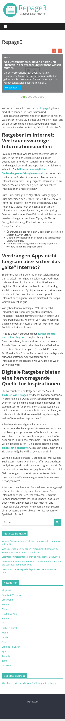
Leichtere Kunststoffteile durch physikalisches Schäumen (31, 556)
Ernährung (7, 599)
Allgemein (7, 590)
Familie (5, 604)
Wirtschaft (7, 665)
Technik (6, 656)
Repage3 (33, 7)
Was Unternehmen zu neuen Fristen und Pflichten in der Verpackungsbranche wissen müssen (32, 65)
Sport (4, 651)
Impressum (32, 701)
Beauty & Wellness (11, 595)
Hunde (5, 618)
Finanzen (6, 609)
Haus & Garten (9, 613)
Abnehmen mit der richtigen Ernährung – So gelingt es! (30, 683)
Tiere (4, 660)
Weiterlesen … (12, 87)
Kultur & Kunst (9, 627)
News (6, 57)
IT (3, 623)
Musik (5, 637)
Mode (5, 632)
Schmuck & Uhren (11, 646)
